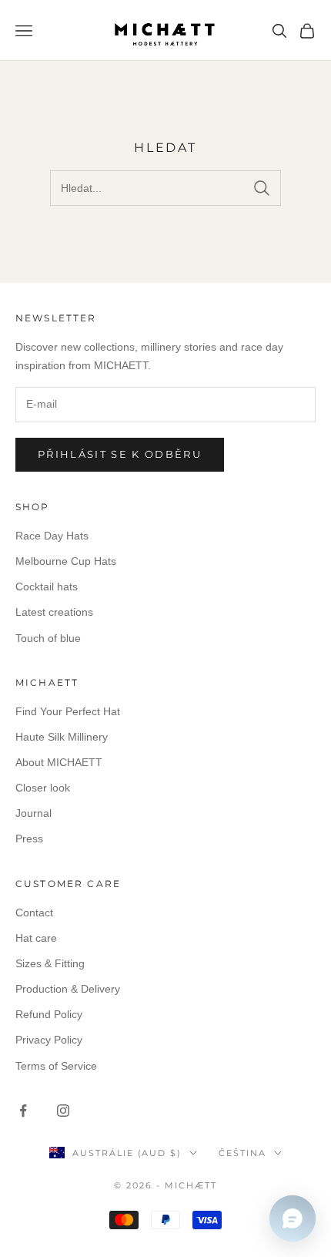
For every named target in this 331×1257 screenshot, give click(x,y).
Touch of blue (48, 638)
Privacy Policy (48, 1039)
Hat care (36, 938)
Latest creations (54, 612)
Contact (34, 912)
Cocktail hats (46, 586)
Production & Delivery (67, 989)
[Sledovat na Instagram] (63, 1110)
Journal (33, 813)
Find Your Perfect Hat (67, 711)
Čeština (242, 1153)
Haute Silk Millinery (61, 737)
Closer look (42, 787)
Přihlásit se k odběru (120, 454)
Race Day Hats (52, 535)
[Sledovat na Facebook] (23, 1110)
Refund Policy (48, 1014)
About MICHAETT (58, 762)
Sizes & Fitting (50, 963)
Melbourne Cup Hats (65, 561)
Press (29, 838)
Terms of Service (56, 1066)
